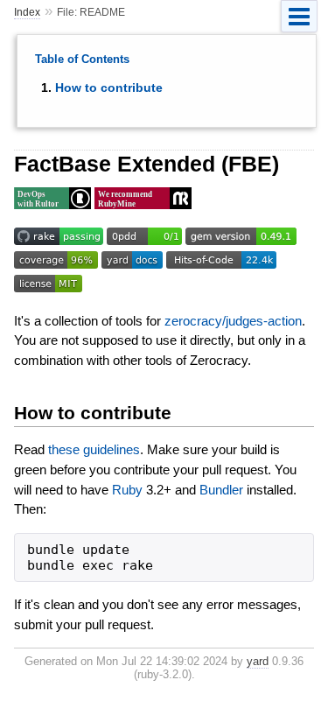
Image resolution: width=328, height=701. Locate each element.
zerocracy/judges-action (233, 320)
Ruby (127, 489)
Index (27, 12)
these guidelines (94, 449)
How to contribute (109, 88)
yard (258, 661)
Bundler (221, 489)
